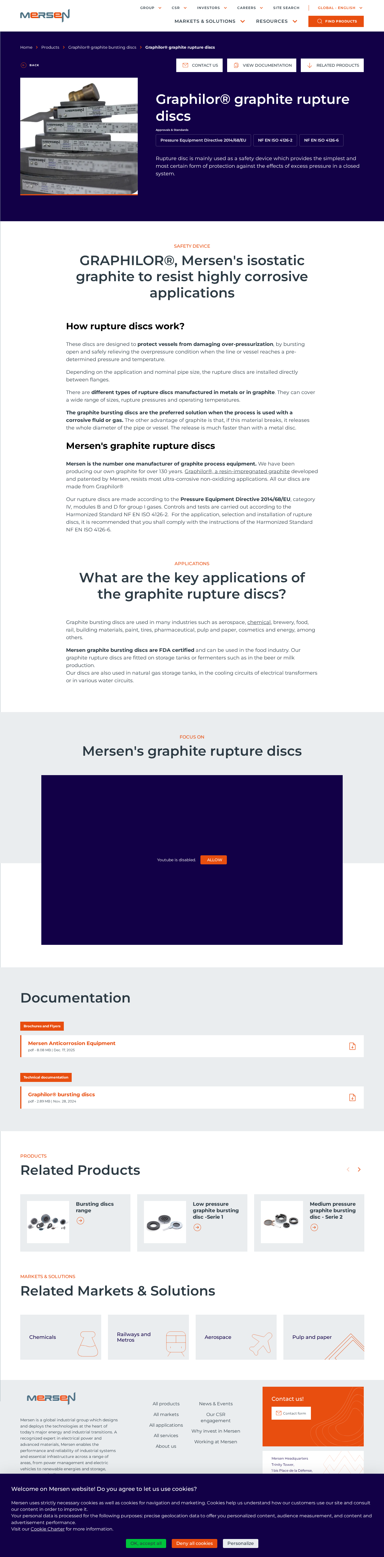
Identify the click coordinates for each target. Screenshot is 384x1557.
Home (26, 47)
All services (166, 1435)
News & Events (216, 1403)
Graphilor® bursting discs (61, 1094)
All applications (166, 1425)
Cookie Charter (48, 1529)
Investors (208, 8)
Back (34, 65)
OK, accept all (146, 1543)
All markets (166, 1414)
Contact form (294, 1413)
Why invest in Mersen (215, 1431)
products (341, 21)
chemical (259, 622)
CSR (176, 8)
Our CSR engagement (216, 1417)
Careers (246, 8)
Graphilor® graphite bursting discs (102, 47)
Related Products (338, 65)
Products (50, 47)
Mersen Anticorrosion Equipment (72, 1043)
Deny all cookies (194, 1543)
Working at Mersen (215, 1441)
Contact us (205, 65)
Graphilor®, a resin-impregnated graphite (237, 471)
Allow (214, 859)
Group (147, 8)
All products (166, 1403)
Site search (286, 8)
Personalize (240, 1543)
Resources (272, 21)
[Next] (359, 1169)
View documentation (267, 65)
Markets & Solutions (205, 21)
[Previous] (348, 1169)
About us (166, 1446)
